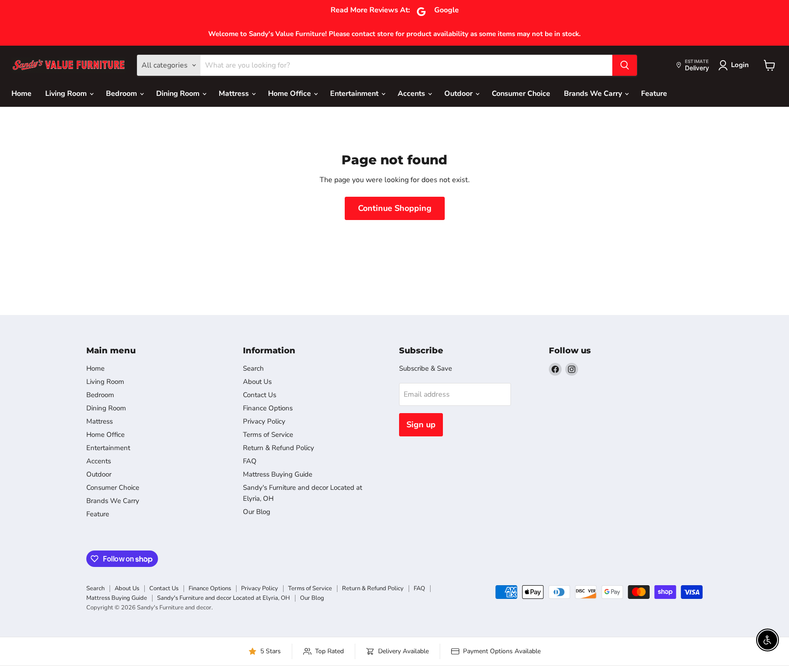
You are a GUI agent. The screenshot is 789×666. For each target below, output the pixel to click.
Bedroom (122, 94)
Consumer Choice (521, 94)
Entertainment (355, 94)
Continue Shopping (394, 208)
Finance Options (268, 408)
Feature (654, 94)
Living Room (67, 94)
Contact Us (259, 394)
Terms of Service (268, 434)
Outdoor (459, 94)
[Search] (624, 65)
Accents (412, 94)
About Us (257, 381)
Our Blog (256, 511)
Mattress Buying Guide (277, 474)
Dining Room (178, 94)
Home (21, 94)
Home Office (290, 94)
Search (253, 368)
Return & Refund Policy (278, 447)
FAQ (250, 461)
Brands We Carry (594, 94)
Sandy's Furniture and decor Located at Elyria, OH (223, 598)
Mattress (235, 94)
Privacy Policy (264, 421)
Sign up (421, 424)
